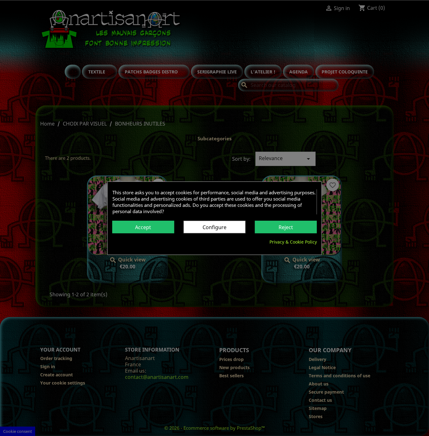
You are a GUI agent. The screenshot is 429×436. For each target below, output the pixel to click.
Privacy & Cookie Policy (293, 242)
